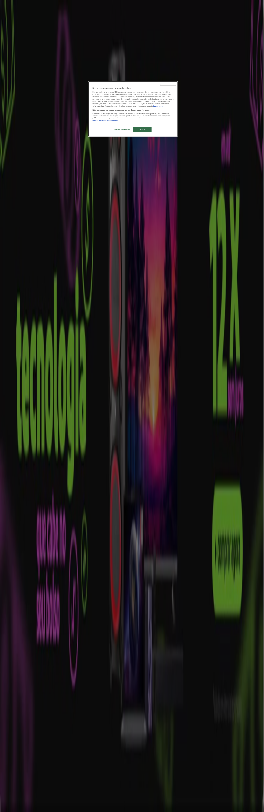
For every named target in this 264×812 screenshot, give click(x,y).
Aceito (142, 129)
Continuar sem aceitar (168, 85)
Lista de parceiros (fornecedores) (105, 120)
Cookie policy (158, 106)
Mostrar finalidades (122, 129)
